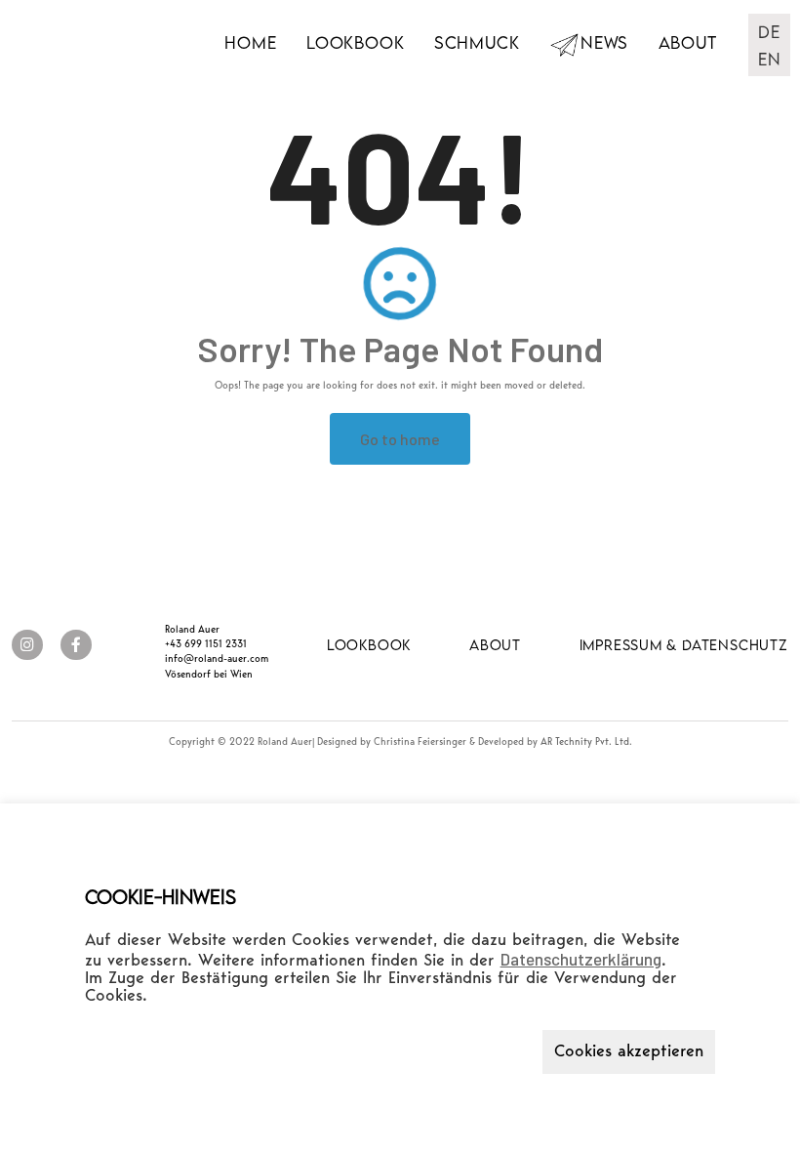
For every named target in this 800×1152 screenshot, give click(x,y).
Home (250, 42)
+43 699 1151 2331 (206, 644)
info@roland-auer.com (216, 659)
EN (769, 59)
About (688, 42)
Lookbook (355, 42)
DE (769, 31)
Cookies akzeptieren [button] (628, 1052)
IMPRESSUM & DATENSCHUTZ (684, 645)
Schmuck (477, 42)
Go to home (400, 439)
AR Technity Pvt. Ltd (584, 742)
